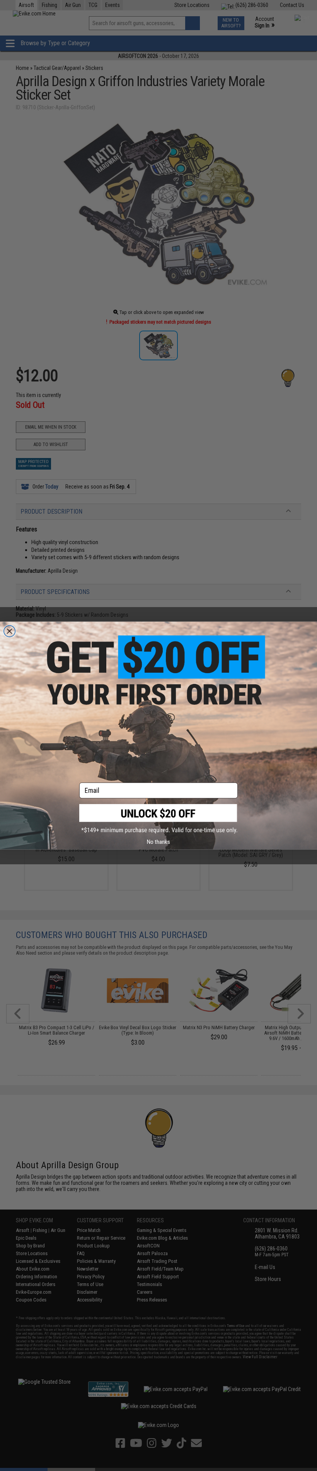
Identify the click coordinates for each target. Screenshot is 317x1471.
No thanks (158, 841)
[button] (158, 819)
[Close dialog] (9, 631)
